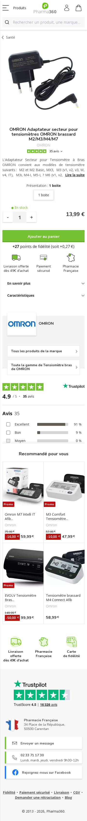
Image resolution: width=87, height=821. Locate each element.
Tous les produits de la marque (36, 351)
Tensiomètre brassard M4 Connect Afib (63, 597)
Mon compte (67, 8)
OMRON (43, 145)
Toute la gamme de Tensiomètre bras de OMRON (41, 367)
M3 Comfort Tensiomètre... (57, 516)
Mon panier (79, 8)
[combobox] (43, 22)
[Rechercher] (7, 22)
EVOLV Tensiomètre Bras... (20, 597)
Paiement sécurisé (34, 792)
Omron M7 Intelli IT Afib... (20, 516)
